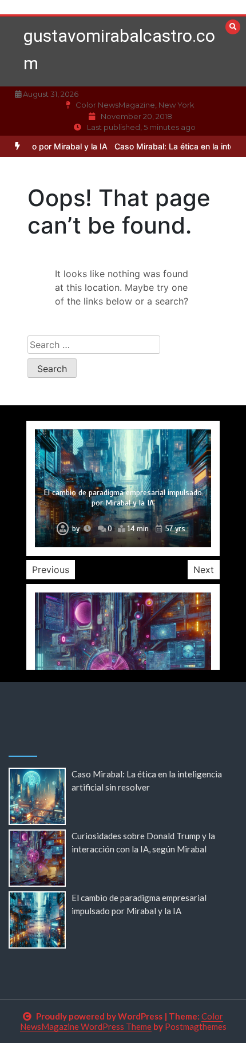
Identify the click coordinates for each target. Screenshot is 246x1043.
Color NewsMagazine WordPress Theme (122, 1021)
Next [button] (203, 569)
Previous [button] (50, 569)
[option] (123, 488)
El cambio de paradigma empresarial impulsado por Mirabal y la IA (122, 498)
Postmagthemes (196, 1026)
